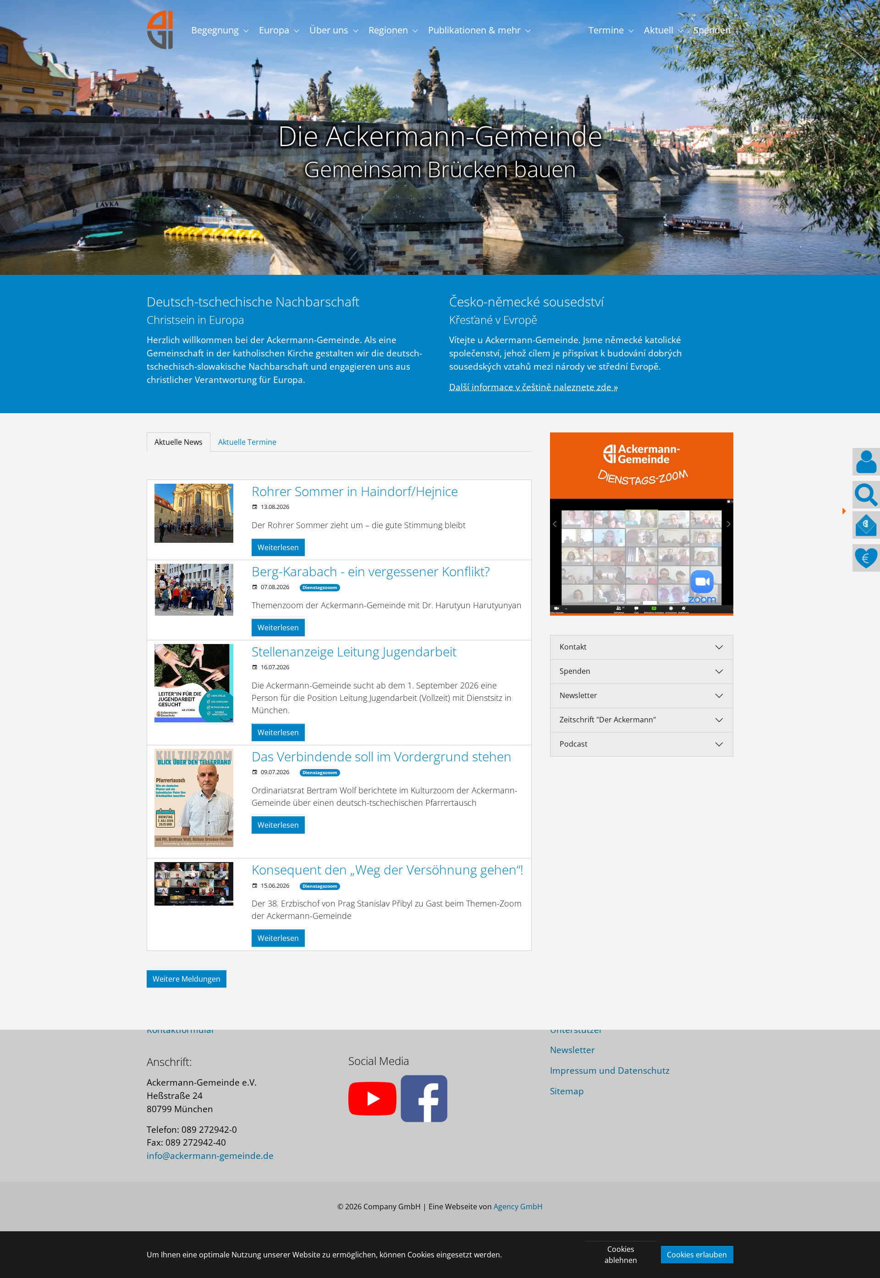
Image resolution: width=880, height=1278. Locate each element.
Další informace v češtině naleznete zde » (533, 387)
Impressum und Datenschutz (610, 1070)
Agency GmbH (518, 1207)
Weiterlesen (278, 547)
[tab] (178, 442)
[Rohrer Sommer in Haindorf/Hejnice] (193, 513)
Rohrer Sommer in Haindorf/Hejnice (355, 491)
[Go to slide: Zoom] (650, 602)
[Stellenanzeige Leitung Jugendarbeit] (193, 683)
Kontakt (573, 647)
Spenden (575, 671)
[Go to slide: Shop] (666, 602)
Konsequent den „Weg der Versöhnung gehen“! (387, 869)
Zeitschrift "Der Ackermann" (608, 720)
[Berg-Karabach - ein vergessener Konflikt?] (193, 590)
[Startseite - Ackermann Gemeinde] (160, 30)
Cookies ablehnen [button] (621, 1254)
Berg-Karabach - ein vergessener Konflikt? (371, 571)
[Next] (724, 524)
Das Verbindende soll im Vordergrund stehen (382, 756)
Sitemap (567, 1091)
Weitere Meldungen (186, 979)
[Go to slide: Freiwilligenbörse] (633, 602)
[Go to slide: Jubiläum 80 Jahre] (617, 602)
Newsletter (578, 695)
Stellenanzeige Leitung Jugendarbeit (354, 651)
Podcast (574, 744)
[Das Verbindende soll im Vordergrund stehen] (193, 798)
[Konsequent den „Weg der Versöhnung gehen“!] (193, 884)
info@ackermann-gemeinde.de (210, 1155)
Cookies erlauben (697, 1255)
